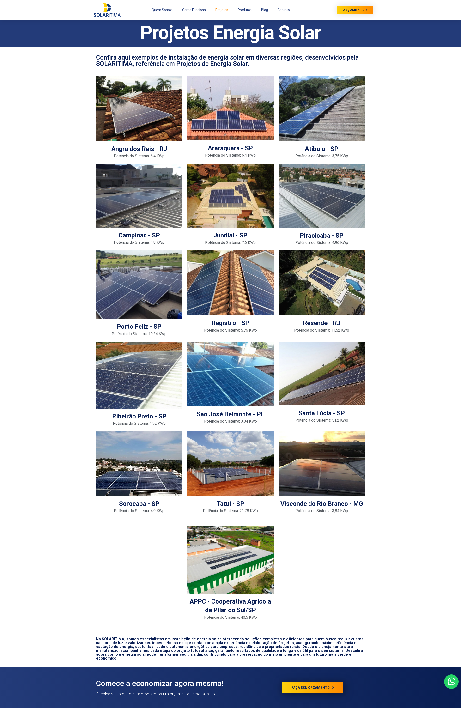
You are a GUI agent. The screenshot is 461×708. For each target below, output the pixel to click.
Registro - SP (230, 323)
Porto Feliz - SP (139, 326)
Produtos (245, 10)
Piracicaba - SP (321, 235)
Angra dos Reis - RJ (139, 148)
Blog (264, 10)
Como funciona (194, 10)
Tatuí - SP (230, 503)
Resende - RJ (321, 323)
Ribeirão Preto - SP (139, 416)
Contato (284, 10)
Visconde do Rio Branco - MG (321, 503)
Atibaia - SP (321, 148)
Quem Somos (162, 10)
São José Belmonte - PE (230, 414)
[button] (355, 10)
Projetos (221, 10)
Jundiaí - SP (230, 235)
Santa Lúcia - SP (321, 413)
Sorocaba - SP (139, 503)
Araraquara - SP (230, 148)
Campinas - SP (139, 235)
